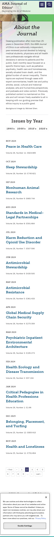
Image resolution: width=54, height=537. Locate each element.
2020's (43, 128)
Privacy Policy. (40, 518)
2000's (21, 128)
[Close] (46, 497)
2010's (32, 128)
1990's (11, 128)
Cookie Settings (25, 526)
